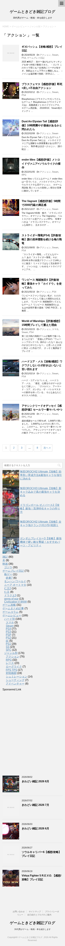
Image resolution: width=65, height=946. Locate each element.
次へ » (47, 447)
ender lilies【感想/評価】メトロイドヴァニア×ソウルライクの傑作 (41, 163)
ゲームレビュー (11, 615)
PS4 (24, 58)
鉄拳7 (9, 577)
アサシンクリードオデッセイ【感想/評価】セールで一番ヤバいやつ (42, 407)
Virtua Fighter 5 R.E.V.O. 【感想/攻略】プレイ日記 (41, 877)
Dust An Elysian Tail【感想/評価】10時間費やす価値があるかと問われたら (42, 125)
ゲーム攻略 (9, 604)
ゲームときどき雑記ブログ (32, 12)
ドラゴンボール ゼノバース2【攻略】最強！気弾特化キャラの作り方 (40, 508)
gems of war (11, 598)
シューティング (15, 680)
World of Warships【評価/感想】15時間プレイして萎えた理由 (42, 323)
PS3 (8, 631)
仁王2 (7, 588)
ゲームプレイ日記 (35, 58)
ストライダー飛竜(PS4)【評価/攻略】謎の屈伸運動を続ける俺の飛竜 (42, 239)
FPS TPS (11, 669)
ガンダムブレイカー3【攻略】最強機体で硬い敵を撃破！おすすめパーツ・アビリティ (41, 542)
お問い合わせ (19, 911)
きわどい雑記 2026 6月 (35, 828)
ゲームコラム (10, 612)
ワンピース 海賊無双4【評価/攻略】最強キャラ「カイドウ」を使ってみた (42, 283)
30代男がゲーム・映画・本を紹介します (32, 929)
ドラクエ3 (10, 595)
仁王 (7, 591)
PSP (8, 634)
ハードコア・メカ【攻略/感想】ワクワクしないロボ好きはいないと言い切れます (42, 365)
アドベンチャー (15, 683)
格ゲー (8, 574)
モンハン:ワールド (15, 581)
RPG (24, 175)
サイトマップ (35, 911)
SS (8, 646)
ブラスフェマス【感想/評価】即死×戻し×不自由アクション (42, 86)
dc (7, 640)
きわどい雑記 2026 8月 (35, 781)
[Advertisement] (32, 733)
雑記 (5, 556)
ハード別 (9, 619)
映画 (5, 563)
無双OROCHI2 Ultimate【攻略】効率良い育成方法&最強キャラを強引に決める (41, 475)
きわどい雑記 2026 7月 (35, 804)
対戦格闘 (11, 673)
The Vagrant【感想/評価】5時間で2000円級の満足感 (41, 203)
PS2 (8, 637)
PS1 (8, 643)
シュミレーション (16, 676)
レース (10, 663)
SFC (8, 649)
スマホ (55, 329)
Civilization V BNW (15, 601)
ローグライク (14, 666)
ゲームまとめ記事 (13, 608)
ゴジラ (8, 567)
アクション (45, 55)
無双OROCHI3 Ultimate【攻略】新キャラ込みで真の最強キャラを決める (40, 492)
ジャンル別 (11, 653)
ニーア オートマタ (15, 584)
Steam (55, 55)
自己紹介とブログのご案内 (39, 915)
